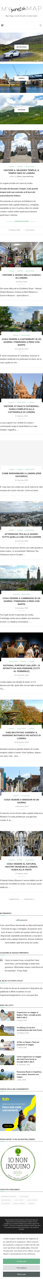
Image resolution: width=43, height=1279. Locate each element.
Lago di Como (18, 1200)
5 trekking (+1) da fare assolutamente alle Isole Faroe (29, 1029)
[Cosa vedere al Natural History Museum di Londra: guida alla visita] (21, 845)
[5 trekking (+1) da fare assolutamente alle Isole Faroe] (7, 1031)
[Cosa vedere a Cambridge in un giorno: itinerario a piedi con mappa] (21, 579)
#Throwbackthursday (8, 1196)
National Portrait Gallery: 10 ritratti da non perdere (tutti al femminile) (21, 668)
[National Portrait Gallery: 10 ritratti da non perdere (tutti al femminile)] (21, 646)
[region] (21, 1256)
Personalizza (21, 1268)
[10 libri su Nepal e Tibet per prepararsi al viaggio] (7, 1045)
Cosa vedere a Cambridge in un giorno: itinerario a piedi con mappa (21, 601)
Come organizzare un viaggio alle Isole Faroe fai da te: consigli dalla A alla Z (29, 1059)
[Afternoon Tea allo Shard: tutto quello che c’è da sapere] (21, 515)
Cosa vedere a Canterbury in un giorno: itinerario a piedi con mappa (21, 342)
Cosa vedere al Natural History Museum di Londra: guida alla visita (21, 867)
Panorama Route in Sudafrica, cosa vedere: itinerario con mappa (29, 1074)
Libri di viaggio (32, 1200)
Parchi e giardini (19, 1203)
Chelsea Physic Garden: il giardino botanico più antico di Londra (21, 735)
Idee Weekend (6, 1200)
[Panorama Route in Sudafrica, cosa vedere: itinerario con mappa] (7, 1075)
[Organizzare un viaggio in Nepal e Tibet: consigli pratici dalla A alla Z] (7, 1016)
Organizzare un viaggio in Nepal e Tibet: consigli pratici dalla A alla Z (29, 1014)
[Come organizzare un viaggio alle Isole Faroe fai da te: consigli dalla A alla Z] (7, 1060)
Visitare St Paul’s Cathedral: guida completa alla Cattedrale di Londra (22, 409)
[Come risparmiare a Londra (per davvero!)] (21, 454)
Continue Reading (21, 221)
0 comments (29, 230)
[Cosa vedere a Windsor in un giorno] (21, 781)
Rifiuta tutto (21, 1274)
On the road (5, 1203)
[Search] (40, 25)
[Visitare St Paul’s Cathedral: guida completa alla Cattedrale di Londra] (21, 387)
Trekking (31, 1203)
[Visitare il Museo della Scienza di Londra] (21, 256)
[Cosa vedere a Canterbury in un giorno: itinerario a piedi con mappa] (21, 320)
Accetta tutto (21, 1261)
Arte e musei (24, 1196)
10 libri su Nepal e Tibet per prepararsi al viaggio (28, 1043)
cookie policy (25, 1248)
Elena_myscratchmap (25, 176)
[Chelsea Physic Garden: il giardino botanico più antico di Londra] (21, 714)
